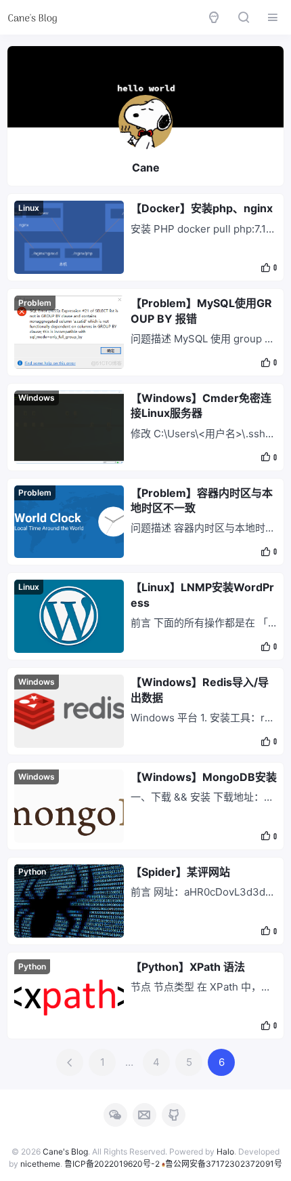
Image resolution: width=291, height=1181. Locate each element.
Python (32, 871)
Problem (34, 303)
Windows (36, 398)
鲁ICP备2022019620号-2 (112, 1164)
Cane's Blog (65, 1151)
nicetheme (40, 1164)
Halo (225, 1151)
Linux (28, 208)
